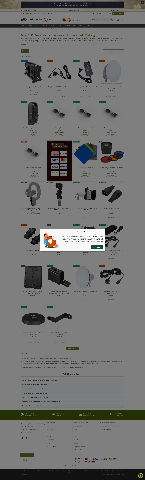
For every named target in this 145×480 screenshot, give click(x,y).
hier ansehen (96, 241)
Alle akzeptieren (96, 247)
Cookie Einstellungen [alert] (82, 232)
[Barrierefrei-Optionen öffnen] (140, 475)
